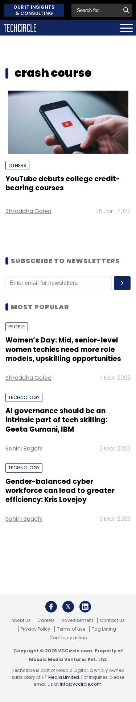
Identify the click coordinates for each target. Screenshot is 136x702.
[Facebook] (51, 606)
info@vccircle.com (81, 684)
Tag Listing (104, 629)
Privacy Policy (35, 629)
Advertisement (77, 620)
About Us (21, 620)
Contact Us (112, 620)
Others (17, 165)
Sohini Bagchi (23, 448)
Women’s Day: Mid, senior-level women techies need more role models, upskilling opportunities (63, 349)
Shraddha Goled (28, 211)
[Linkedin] (85, 606)
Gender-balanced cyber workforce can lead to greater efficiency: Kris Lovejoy (60, 491)
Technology (24, 397)
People (16, 326)
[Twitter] (68, 606)
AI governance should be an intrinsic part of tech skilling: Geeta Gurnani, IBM (56, 420)
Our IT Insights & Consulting (34, 10)
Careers (46, 620)
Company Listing (68, 638)
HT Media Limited (60, 677)
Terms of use (71, 629)
